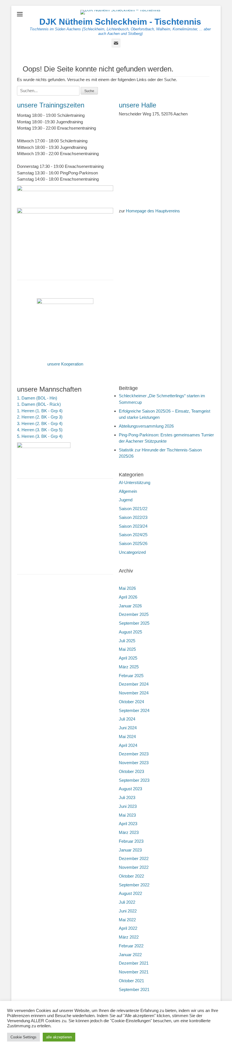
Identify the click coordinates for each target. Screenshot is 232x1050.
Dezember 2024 (134, 684)
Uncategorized (132, 552)
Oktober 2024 (131, 701)
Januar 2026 (130, 605)
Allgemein (128, 491)
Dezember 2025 (134, 614)
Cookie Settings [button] (23, 1037)
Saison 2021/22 (133, 508)
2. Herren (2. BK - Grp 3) (40, 417)
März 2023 (129, 832)
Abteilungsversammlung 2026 (146, 426)
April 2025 (128, 658)
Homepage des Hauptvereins (153, 210)
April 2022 (128, 928)
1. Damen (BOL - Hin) (37, 398)
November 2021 (134, 971)
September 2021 (134, 989)
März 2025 (129, 666)
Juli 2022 (127, 902)
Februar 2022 (131, 945)
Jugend (125, 499)
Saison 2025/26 (133, 543)
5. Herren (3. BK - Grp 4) (40, 436)
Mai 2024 (127, 736)
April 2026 (128, 597)
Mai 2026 (127, 588)
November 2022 (134, 867)
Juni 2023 (128, 806)
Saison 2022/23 (133, 517)
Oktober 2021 (131, 980)
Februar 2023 (131, 841)
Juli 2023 (127, 797)
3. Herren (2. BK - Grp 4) (40, 423)
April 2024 (128, 745)
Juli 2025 (127, 640)
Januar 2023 (130, 850)
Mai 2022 (127, 919)
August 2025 (130, 631)
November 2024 (134, 692)
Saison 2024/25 (133, 534)
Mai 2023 (127, 815)
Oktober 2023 (131, 771)
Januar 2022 (130, 954)
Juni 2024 (128, 727)
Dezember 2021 (134, 963)
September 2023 (134, 780)
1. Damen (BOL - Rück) (39, 404)
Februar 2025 (131, 675)
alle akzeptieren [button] (59, 1037)
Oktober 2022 (131, 876)
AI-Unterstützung (134, 482)
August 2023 (130, 788)
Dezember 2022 (134, 858)
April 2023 (128, 823)
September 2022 (134, 884)
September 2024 (134, 710)
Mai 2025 (127, 649)
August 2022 (130, 893)
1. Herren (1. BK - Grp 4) (40, 410)
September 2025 (134, 623)
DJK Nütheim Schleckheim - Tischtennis (120, 21)
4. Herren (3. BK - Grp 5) (40, 429)
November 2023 (134, 762)
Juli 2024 (127, 719)
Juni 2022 (128, 911)
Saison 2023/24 (133, 526)
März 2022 (129, 937)
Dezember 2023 (134, 753)
